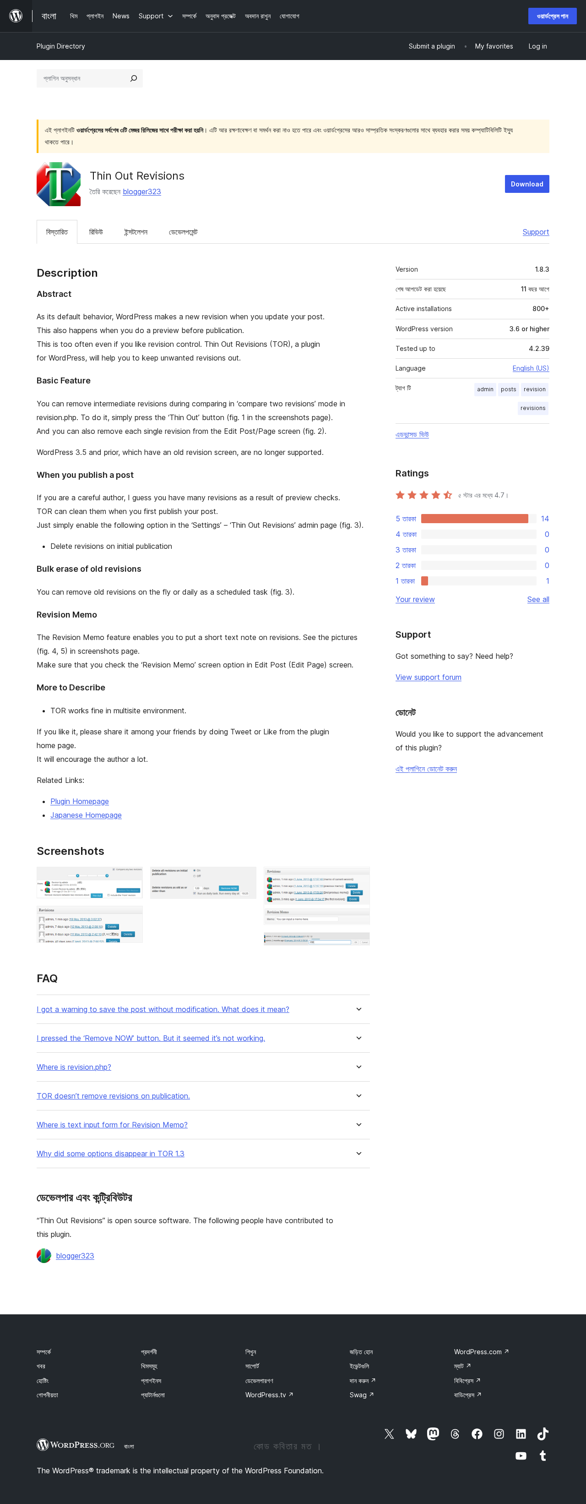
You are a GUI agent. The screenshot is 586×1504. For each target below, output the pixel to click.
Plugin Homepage (79, 801)
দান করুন (363, 1380)
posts (508, 389)
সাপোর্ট (252, 1366)
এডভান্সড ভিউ (412, 434)
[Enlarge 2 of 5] (130, 918)
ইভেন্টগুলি (359, 1366)
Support (536, 231)
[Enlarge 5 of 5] (357, 944)
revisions (533, 408)
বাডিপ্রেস (468, 1395)
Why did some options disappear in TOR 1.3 (110, 1153)
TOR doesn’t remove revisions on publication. (113, 1096)
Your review (415, 599)
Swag (362, 1395)
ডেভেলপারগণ (259, 1380)
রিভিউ (96, 231)
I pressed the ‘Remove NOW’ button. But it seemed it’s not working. (151, 1038)
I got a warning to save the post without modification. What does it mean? (163, 1009)
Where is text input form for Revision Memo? (112, 1125)
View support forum (428, 677)
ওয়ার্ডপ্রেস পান (552, 16)
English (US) (531, 368)
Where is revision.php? (74, 1067)
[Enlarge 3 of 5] (244, 879)
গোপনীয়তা (47, 1395)
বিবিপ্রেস (467, 1380)
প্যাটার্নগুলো (153, 1395)
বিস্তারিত (57, 231)
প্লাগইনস (151, 1380)
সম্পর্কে (44, 1352)
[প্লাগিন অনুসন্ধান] (134, 78)
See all (538, 599)
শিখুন (250, 1352)
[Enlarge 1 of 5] (130, 879)
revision (535, 389)
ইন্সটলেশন (136, 231)
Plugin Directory (61, 46)
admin (485, 389)
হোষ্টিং (43, 1380)
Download (527, 184)
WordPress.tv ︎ (269, 1395)
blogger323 (142, 191)
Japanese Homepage (86, 815)
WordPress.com (482, 1352)
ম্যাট (463, 1366)
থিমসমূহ (149, 1366)
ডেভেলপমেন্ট (183, 231)
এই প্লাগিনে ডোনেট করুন (426, 768)
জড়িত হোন (361, 1352)
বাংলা (129, 1446)
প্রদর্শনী (149, 1352)
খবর (41, 1366)
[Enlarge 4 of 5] (357, 879)
